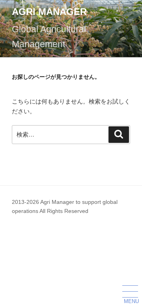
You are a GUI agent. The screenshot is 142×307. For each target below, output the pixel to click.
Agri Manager (49, 11)
